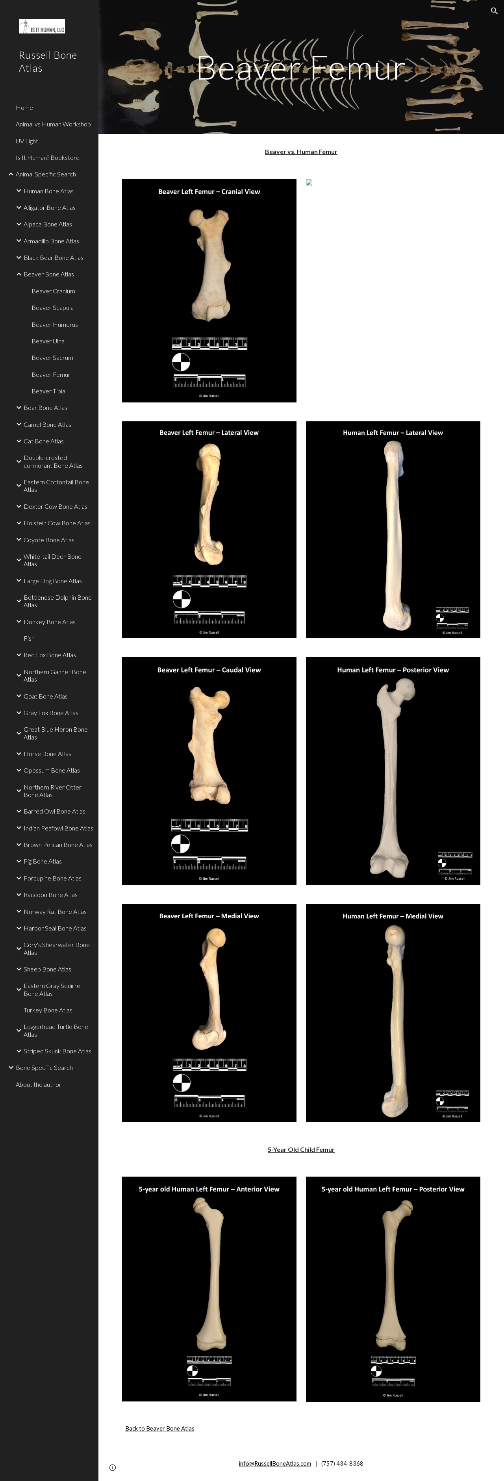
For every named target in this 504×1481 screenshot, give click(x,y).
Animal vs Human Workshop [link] (53, 124)
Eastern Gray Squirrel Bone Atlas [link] (53, 989)
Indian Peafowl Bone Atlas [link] (58, 828)
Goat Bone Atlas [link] (46, 696)
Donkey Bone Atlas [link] (50, 621)
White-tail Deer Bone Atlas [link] (53, 559)
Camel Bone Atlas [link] (47, 424)
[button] (494, 11)
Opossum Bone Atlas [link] (52, 770)
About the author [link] (38, 1084)
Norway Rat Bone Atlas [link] (55, 911)
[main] (301, 67)
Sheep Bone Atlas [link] (47, 969)
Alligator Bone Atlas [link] (50, 207)
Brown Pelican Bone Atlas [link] (58, 844)
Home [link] (24, 107)
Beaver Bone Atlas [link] (49, 274)
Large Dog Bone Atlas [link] (53, 580)
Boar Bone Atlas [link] (45, 407)
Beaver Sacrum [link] (52, 357)
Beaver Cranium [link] (53, 291)
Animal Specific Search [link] (46, 174)
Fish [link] (29, 638)
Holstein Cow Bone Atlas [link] (57, 522)
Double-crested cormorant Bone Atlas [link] (53, 461)
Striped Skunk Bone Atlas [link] (57, 1051)
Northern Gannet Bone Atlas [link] (55, 675)
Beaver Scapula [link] (53, 307)
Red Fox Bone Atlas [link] (50, 654)
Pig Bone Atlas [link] (43, 861)
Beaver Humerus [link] (55, 324)
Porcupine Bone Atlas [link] (53, 878)
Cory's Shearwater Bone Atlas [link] (57, 948)
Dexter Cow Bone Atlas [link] (55, 506)
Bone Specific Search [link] (44, 1067)
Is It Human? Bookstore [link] (48, 157)
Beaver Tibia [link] (48, 391)
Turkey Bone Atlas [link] (48, 1010)
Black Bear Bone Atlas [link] (53, 257)
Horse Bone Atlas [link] (47, 753)
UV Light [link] (27, 141)
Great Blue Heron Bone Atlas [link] (56, 732)
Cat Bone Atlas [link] (44, 441)
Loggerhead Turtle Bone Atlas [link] (56, 1030)
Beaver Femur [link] (51, 374)
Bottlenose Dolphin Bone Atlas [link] (58, 600)
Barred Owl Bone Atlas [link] (54, 811)
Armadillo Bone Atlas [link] (51, 241)
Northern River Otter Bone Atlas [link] (53, 790)
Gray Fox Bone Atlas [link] (51, 712)
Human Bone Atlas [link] (49, 191)
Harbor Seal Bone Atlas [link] (55, 928)
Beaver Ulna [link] (48, 341)
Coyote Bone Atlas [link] (49, 539)
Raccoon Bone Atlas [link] (51, 894)
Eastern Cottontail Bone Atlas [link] (56, 485)
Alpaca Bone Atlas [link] (48, 224)
